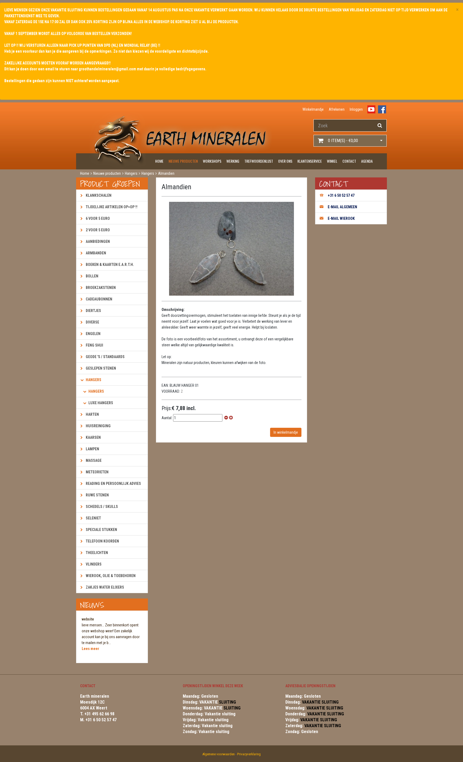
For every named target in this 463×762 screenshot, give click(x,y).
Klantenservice (309, 161)
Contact (349, 161)
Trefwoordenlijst (258, 161)
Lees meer (90, 648)
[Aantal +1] (231, 418)
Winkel (332, 161)
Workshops (212, 161)
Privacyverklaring (249, 754)
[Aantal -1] (226, 418)
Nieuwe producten (183, 161)
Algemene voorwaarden (218, 754)
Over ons (285, 161)
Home (159, 161)
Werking (232, 161)
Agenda (367, 161)
